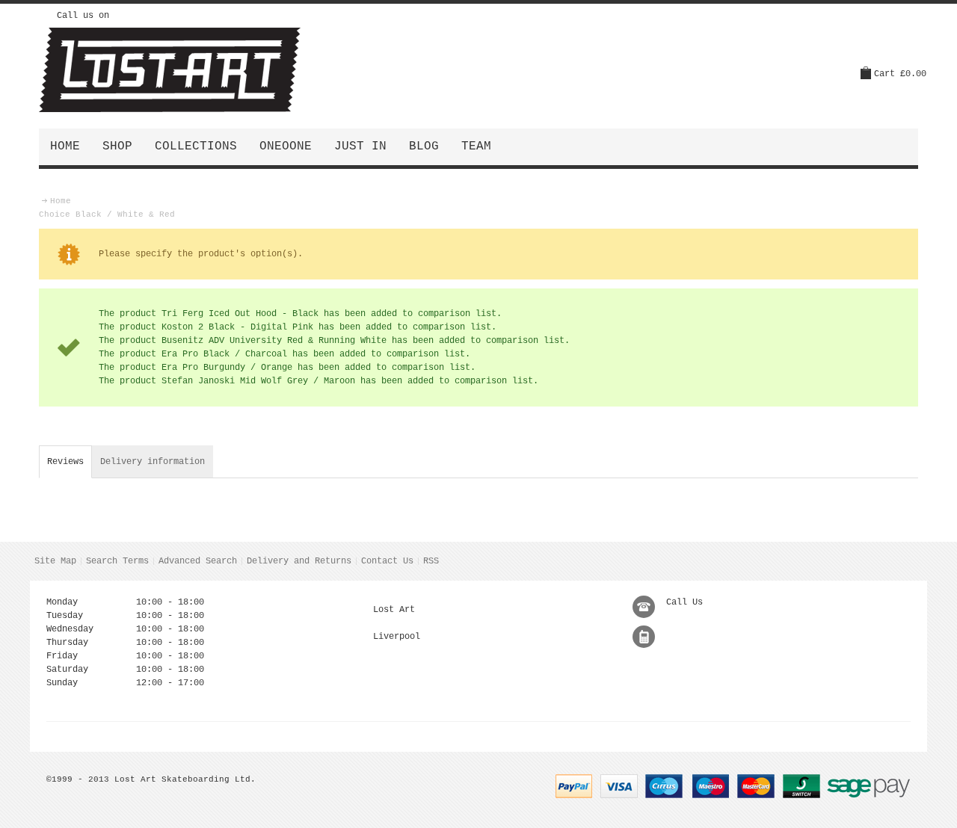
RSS (431, 561)
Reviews (65, 462)
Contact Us (387, 561)
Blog (424, 146)
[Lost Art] (170, 70)
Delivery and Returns (299, 561)
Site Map (55, 561)
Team (476, 146)
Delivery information (152, 462)
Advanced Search (198, 561)
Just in (360, 146)
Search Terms (117, 561)
